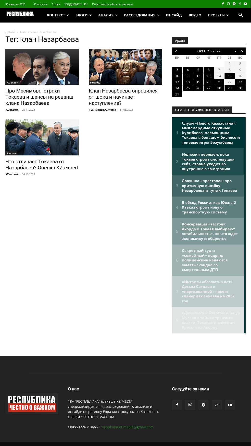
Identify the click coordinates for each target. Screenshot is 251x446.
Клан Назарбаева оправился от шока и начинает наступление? (123, 97)
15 (230, 75)
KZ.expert (12, 82)
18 (188, 82)
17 (177, 82)
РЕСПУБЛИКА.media (102, 109)
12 (198, 75)
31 (177, 94)
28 (219, 88)
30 (240, 88)
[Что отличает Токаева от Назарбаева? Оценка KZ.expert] (42, 137)
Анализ (11, 153)
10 (177, 75)
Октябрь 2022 (208, 51)
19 (198, 82)
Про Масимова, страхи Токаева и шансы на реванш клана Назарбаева (39, 97)
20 (209, 82)
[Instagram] (228, 4)
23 (240, 82)
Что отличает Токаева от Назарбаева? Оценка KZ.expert (42, 165)
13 (209, 75)
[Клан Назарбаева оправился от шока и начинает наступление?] (125, 67)
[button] (240, 15)
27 (209, 88)
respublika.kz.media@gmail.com (127, 427)
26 (198, 88)
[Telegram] (234, 4)
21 (219, 82)
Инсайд (95, 82)
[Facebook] (223, 4)
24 (177, 88)
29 (230, 88)
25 (188, 88)
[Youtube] (245, 4)
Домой (10, 32)
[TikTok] (239, 4)
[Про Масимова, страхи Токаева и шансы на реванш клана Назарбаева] (42, 67)
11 (188, 75)
